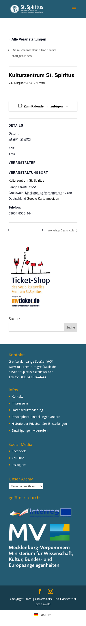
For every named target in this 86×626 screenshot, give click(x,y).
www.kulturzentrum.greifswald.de (32, 367)
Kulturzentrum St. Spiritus (26, 180)
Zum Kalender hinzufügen (43, 106)
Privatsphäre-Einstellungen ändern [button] (36, 417)
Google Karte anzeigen (43, 198)
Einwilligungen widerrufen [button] (30, 430)
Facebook (19, 451)
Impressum (20, 403)
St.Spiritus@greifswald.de (35, 372)
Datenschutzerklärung (27, 410)
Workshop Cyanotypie (61, 230)
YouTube (18, 458)
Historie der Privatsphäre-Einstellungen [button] (39, 423)
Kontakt (17, 396)
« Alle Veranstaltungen (27, 39)
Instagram (19, 465)
